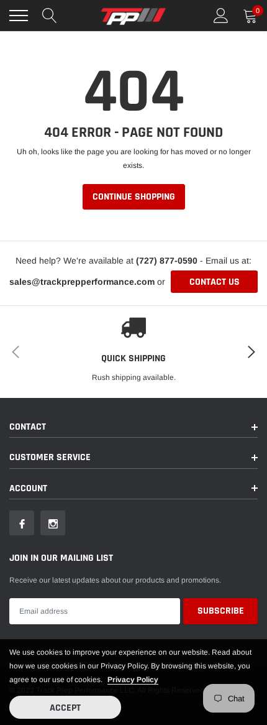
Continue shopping (134, 196)
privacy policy (132, 679)
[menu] (18, 15)
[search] (49, 15)
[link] (21, 522)
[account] (221, 15)
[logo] (133, 15)
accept (65, 707)
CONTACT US (214, 282)
